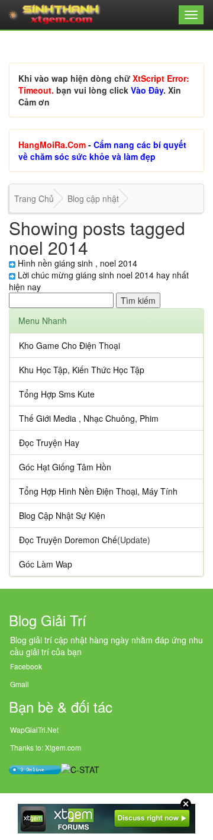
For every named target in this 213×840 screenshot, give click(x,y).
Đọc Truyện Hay (49, 442)
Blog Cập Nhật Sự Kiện (62, 515)
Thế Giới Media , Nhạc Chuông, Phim (89, 418)
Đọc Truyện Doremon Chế (68, 540)
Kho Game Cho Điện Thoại (69, 345)
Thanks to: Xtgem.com (45, 747)
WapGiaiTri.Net (34, 729)
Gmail (19, 684)
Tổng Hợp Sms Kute (57, 394)
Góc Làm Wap (45, 564)
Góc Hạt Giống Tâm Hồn (65, 467)
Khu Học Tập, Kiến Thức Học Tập (81, 370)
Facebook (26, 666)
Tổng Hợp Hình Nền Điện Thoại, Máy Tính (98, 491)
